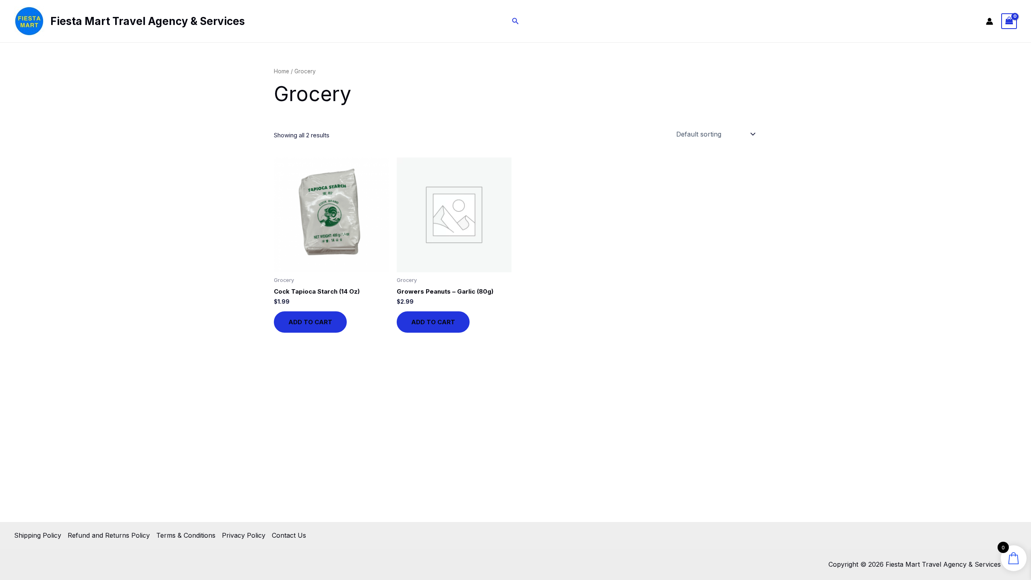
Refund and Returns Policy (109, 535)
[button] (515, 21)
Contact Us (289, 535)
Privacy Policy (243, 535)
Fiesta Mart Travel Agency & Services (147, 21)
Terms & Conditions (185, 535)
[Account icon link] (989, 21)
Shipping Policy (37, 535)
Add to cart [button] (310, 322)
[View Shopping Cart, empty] (1009, 21)
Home (281, 71)
